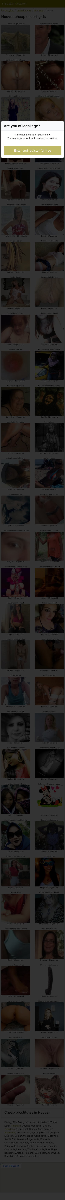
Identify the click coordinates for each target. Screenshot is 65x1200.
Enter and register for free (32, 150)
